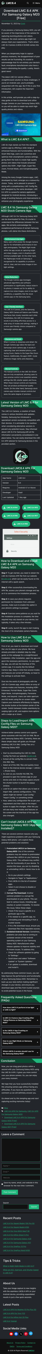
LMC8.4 (11, 3)
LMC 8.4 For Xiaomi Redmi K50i (16, 1227)
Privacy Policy (20, 1343)
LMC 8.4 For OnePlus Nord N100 (16, 1250)
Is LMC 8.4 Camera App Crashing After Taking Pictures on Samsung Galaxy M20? (18, 1020)
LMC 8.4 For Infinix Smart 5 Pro (16, 1235)
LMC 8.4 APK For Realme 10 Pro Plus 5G (19, 1310)
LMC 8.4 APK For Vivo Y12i (14, 1314)
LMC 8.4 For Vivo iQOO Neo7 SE (16, 1231)
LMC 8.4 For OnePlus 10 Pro (14, 1246)
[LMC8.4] (3, 3)
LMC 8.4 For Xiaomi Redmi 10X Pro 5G (18, 1223)
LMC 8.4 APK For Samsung (15, 1111)
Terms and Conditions (24, 1346)
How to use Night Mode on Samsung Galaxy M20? (17, 1042)
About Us (10, 1343)
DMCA (12, 1346)
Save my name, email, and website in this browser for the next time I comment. (21, 1184)
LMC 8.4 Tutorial (10, 1321)
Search (6, 1203)
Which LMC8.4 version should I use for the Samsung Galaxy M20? (18, 1052)
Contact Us (31, 1343)
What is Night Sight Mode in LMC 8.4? (18, 1266)
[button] (28, 3)
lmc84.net (6, 579)
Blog (6, 1108)
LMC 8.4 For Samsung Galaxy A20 (17, 1239)
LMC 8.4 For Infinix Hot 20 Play (15, 1317)
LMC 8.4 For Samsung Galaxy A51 (17, 1243)
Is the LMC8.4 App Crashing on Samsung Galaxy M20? (15, 1032)
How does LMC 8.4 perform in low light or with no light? (18, 1008)
